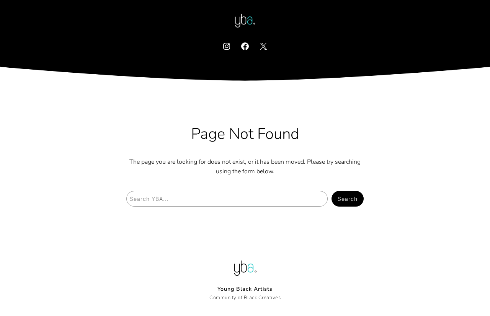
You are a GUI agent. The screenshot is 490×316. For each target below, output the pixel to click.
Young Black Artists (245, 289)
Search (348, 198)
